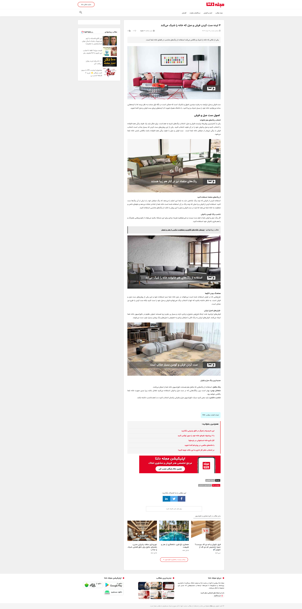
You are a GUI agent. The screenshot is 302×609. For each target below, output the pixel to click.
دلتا (211, 606)
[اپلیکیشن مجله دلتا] (113, 585)
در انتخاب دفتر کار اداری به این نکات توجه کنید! (196, 450)
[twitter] (174, 499)
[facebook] (181, 499)
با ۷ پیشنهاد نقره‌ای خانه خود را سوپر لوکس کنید (196, 435)
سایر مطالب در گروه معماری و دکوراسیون (208, 516)
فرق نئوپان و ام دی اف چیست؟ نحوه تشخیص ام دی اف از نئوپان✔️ (208, 547)
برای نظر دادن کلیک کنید (174, 509)
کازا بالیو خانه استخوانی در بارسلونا (201, 440)
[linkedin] (166, 499)
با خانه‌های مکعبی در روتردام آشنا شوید (199, 445)
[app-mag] (180, 457)
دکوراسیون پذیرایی (205, 485)
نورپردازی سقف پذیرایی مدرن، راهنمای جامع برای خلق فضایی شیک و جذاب (142, 547)
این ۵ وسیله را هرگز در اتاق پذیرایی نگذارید (197, 431)
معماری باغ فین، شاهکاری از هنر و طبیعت (175, 545)
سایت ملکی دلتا (86, 5)
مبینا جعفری (210, 480)
